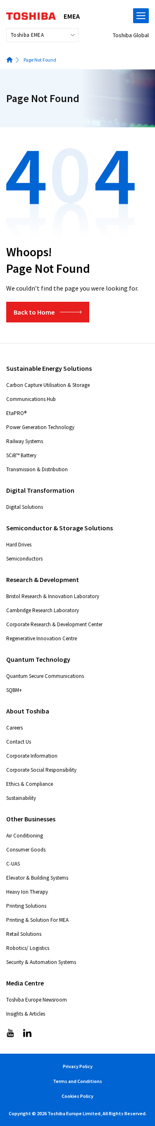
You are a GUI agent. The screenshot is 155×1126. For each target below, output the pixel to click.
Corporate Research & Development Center (54, 624)
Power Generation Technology (40, 427)
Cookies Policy (77, 1096)
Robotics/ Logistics (27, 948)
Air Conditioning (24, 835)
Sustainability (21, 798)
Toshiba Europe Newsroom (36, 999)
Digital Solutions (24, 507)
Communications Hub (31, 399)
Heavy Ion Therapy (27, 891)
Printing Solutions (26, 905)
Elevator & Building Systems (37, 877)
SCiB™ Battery (21, 455)
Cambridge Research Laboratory (42, 610)
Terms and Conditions (77, 1081)
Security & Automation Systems (41, 962)
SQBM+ (14, 690)
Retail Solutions (23, 934)
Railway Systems (24, 441)
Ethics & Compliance (29, 783)
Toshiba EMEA (27, 34)
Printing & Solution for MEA (37, 919)
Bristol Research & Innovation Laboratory (52, 596)
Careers (14, 727)
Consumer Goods (25, 849)
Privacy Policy (78, 1066)
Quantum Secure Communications (45, 676)
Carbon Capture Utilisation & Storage (48, 385)
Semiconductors (24, 558)
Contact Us (18, 741)
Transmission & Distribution (37, 469)
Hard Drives (18, 544)
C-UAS (13, 863)
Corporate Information (31, 755)
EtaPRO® (16, 413)
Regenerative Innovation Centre (41, 638)
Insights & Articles (25, 1013)
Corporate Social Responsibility (41, 769)
